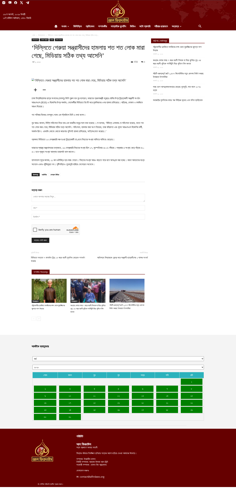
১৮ (94, 402)
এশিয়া (112, 301)
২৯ (191, 409)
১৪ (167, 395)
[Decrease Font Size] (45, 90)
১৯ (118, 402)
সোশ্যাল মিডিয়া (54, 174)
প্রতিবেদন (90, 26)
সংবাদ (63, 26)
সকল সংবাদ (59, 40)
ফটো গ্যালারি (144, 26)
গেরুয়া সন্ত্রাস (44, 40)
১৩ (142, 395)
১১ (94, 395)
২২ (191, 402)
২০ (142, 402)
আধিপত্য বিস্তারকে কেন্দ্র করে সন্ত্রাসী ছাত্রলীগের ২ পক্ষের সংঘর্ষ (122, 257)
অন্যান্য (175, 26)
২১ (167, 402)
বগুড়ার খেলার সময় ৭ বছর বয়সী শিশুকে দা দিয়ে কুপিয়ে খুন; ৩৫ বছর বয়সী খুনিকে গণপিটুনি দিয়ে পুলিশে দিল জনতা (87, 308)
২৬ (118, 409)
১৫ (191, 395)
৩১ (70, 416)
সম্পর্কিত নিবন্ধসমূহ (41, 272)
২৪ (70, 409)
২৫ (94, 409)
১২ (118, 395)
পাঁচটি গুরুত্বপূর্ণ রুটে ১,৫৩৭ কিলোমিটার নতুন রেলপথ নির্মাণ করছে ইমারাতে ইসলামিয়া (178, 75)
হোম (33, 35)
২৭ (142, 409)
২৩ (45, 409)
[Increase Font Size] (36, 90)
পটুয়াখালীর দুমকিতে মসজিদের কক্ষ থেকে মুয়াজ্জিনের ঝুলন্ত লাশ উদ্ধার (177, 48)
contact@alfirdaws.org (92, 476)
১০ (70, 395)
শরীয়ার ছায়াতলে (161, 26)
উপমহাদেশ (41, 35)
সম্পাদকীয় (102, 26)
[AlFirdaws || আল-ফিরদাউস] (118, 11)
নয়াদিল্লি (44, 174)
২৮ (167, 409)
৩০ (45, 416)
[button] (200, 26)
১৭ (70, 402)
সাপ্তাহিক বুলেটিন (118, 26)
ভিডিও (132, 26)
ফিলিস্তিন (77, 26)
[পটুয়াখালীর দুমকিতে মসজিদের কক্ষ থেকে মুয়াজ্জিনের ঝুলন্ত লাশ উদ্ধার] (49, 291)
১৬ (45, 402)
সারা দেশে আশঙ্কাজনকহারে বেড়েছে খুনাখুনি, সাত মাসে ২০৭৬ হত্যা (177, 88)
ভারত (51, 40)
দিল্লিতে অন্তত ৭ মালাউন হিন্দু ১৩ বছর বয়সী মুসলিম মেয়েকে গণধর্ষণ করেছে (58, 259)
